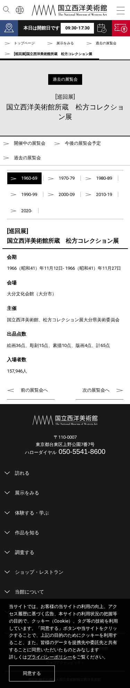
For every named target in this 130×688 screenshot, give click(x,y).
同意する (32, 673)
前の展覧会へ (34, 390)
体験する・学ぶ (32, 513)
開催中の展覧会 (29, 143)
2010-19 (104, 194)
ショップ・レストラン (39, 572)
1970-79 (67, 178)
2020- (26, 210)
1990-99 (29, 194)
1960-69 (29, 178)
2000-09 (67, 194)
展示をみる (27, 492)
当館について (29, 592)
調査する (24, 552)
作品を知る (27, 532)
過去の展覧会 (106, 43)
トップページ (24, 43)
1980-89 (104, 178)
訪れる (22, 473)
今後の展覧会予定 (83, 143)
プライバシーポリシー (49, 657)
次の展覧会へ (96, 390)
